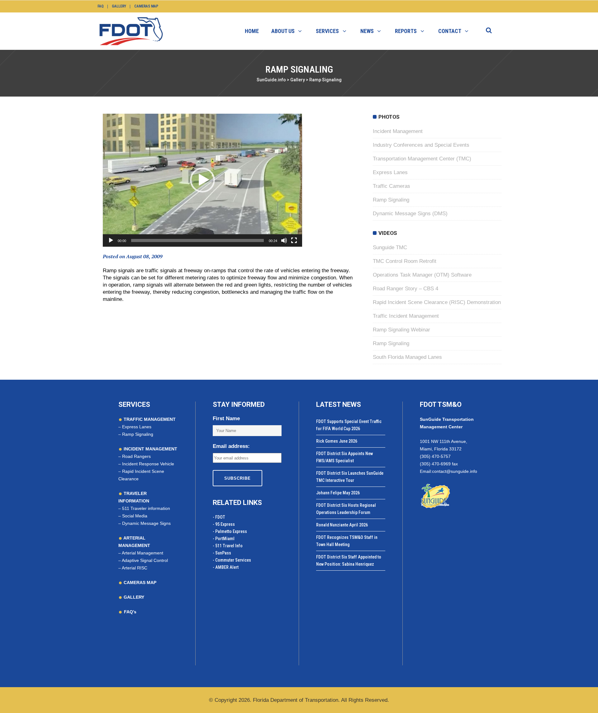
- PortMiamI (224, 538)
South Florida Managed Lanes (407, 357)
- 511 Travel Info (228, 545)
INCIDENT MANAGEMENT (149, 448)
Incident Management (398, 131)
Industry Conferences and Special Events (421, 145)
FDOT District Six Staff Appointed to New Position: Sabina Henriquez (348, 560)
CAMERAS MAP (139, 582)
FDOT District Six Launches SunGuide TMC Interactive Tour (349, 477)
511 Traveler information (146, 508)
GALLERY (133, 597)
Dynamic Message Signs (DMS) (410, 213)
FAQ (100, 6)
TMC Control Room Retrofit (404, 261)
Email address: (231, 446)
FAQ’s (130, 611)
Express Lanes (390, 172)
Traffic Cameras (391, 186)
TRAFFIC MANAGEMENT (149, 419)
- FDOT (219, 517)
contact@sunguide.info (454, 471)
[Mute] (284, 240)
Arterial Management (142, 552)
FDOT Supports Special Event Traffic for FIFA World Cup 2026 (349, 425)
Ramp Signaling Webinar (401, 330)
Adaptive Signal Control (145, 560)
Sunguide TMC (390, 247)
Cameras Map (146, 6)
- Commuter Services (232, 560)
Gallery (119, 6)
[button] (202, 180)
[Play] (111, 240)
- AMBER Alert (226, 567)
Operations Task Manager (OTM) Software (422, 275)
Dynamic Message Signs (146, 523)
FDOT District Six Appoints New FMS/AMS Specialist (344, 457)
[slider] (197, 240)
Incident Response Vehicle (148, 463)
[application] (202, 180)
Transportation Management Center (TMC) (422, 159)
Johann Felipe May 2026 (338, 492)
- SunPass (222, 552)
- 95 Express (224, 524)
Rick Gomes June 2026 (336, 441)
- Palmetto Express (230, 531)
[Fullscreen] (294, 240)
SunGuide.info (271, 79)
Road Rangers (136, 456)
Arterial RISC (134, 567)
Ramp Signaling (391, 200)
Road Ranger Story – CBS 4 (405, 289)
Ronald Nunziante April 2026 (342, 524)
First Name (226, 418)
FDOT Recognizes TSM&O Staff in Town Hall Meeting (346, 541)
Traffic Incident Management (406, 316)
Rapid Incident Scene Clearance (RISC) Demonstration (437, 302)
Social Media (134, 515)
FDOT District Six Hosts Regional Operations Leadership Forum (346, 509)
